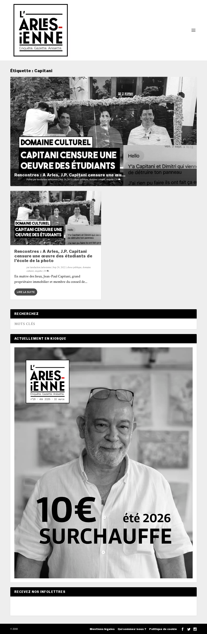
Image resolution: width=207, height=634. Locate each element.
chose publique (81, 179)
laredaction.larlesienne (47, 179)
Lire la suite (26, 292)
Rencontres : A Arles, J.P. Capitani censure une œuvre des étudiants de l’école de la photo (53, 256)
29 (116, 179)
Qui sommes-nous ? (132, 629)
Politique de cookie (163, 629)
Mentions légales (102, 629)
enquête (110, 179)
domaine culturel (97, 179)
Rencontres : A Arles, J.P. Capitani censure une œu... (70, 175)
